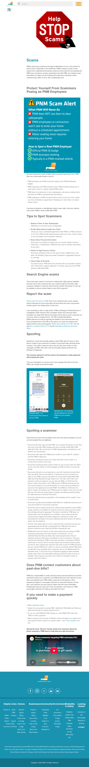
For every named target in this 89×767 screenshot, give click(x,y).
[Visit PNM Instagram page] (38, 690)
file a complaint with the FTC (39, 326)
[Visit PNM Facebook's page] (31, 690)
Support (13, 721)
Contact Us (6, 710)
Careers (6, 721)
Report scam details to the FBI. (62, 324)
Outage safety (69, 718)
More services (21, 732)
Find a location (71, 620)
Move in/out (21, 729)
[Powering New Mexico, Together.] (10, 3)
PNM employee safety (69, 723)
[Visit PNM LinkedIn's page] (58, 690)
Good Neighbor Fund (45, 715)
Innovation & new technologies (81, 715)
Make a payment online (36, 605)
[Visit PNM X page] (44, 690)
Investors (13, 715)
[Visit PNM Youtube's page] (51, 690)
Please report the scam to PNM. (38, 301)
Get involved (57, 715)
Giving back (45, 710)
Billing (21, 715)
